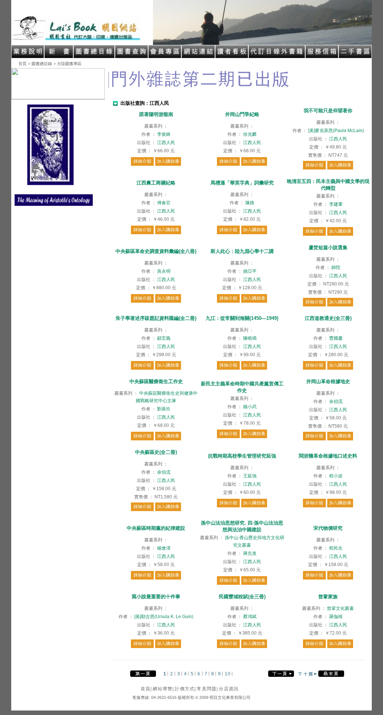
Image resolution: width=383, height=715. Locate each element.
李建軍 (336, 204)
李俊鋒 (164, 134)
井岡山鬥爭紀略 (242, 114)
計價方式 (185, 688)
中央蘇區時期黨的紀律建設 (156, 528)
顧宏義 (164, 338)
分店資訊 (229, 688)
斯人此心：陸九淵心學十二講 (242, 251)
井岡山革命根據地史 (328, 381)
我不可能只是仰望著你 (328, 110)
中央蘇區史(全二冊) (156, 452)
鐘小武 (250, 406)
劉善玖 (164, 409)
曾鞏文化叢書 (340, 608)
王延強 (250, 476)
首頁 (22, 63)
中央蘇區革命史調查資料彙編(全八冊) (156, 251)
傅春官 (164, 202)
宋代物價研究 (328, 528)
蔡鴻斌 (250, 616)
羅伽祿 (336, 616)
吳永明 (164, 271)
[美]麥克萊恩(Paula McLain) (336, 130)
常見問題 (207, 688)
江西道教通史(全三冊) (328, 318)
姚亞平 (250, 271)
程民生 (336, 548)
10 (227, 673)
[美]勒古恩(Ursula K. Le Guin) (163, 616)
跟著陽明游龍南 (156, 114)
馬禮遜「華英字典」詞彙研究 (242, 183)
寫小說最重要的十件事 (156, 596)
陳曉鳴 (250, 338)
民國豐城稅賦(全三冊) (242, 596)
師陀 (335, 267)
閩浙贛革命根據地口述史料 (328, 456)
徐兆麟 (250, 134)
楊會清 (164, 548)
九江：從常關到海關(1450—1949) (242, 318)
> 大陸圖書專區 (67, 63)
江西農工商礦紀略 (156, 183)
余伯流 (336, 401)
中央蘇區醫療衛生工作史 (156, 381)
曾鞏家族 (328, 596)
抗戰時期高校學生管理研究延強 (242, 456)
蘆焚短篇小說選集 (328, 247)
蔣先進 (250, 553)
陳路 (249, 202)
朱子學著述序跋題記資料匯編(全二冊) (156, 318)
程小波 (336, 476)
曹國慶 (336, 338)
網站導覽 (163, 688)
